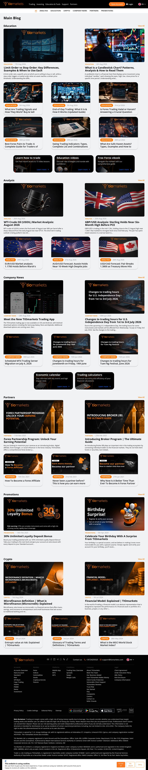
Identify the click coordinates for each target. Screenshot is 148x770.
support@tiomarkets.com (112, 659)
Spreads (69, 673)
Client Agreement (121, 670)
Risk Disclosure (120, 677)
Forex (35, 670)
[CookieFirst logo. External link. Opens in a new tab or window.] (6, 761)
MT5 (54, 675)
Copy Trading (19, 682)
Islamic (16, 685)
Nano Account (19, 673)
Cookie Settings (32, 711)
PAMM (16, 687)
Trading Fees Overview (75, 670)
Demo (16, 689)
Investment (18, 692)
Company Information (122, 680)
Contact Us (90, 699)
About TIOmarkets (93, 670)
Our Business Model (94, 675)
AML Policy (118, 675)
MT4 (54, 673)
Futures (36, 682)
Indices (35, 673)
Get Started (91, 689)
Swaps (69, 675)
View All (141, 26)
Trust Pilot (90, 687)
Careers (89, 696)
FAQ (88, 692)
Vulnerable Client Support (96, 682)
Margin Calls (71, 677)
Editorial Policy (46, 711)
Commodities (38, 675)
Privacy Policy (19, 711)
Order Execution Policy (123, 673)
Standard (17, 675)
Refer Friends (91, 701)
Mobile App (56, 670)
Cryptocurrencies (39, 680)
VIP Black (17, 680)
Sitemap (59, 711)
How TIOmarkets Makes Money (98, 677)
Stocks (35, 677)
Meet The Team (92, 673)
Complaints (91, 694)
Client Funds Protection (95, 680)
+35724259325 (92, 659)
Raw (15, 677)
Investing (40, 4)
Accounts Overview (21, 670)
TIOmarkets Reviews (94, 685)
